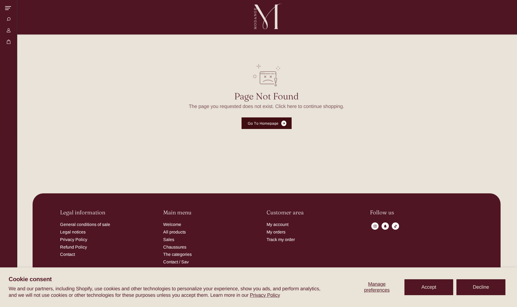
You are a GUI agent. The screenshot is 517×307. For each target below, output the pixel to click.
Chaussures (174, 247)
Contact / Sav (176, 261)
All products (174, 231)
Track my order (281, 239)
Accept (428, 287)
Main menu (177, 213)
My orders (276, 231)
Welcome (172, 224)
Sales (168, 239)
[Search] (9, 19)
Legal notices (73, 231)
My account (277, 224)
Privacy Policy (265, 295)
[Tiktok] (395, 226)
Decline (481, 287)
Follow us (382, 213)
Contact (67, 254)
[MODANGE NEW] (266, 17)
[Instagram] (375, 226)
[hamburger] (8, 8)
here (292, 106)
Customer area (285, 213)
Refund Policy (73, 247)
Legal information (82, 213)
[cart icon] (9, 42)
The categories (177, 254)
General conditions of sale (85, 224)
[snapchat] (385, 226)
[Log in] (9, 30)
